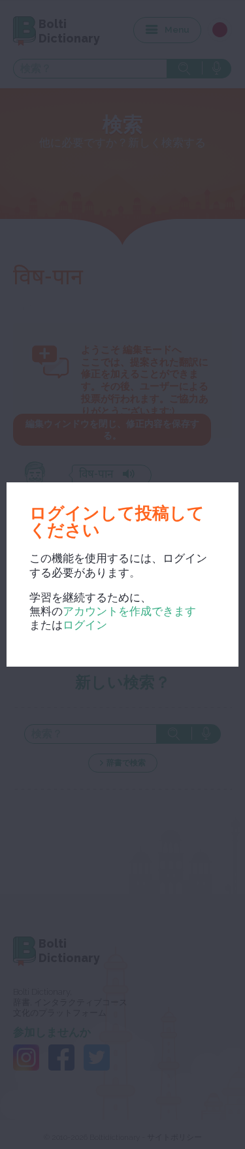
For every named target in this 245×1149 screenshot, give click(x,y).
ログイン (85, 624)
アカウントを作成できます (129, 611)
